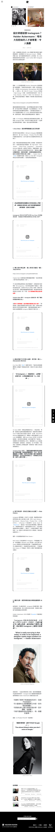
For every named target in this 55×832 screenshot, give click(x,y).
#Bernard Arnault (32, 800)
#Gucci (24, 47)
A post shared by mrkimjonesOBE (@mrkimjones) (27, 256)
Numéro (34, 614)
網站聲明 (45, 825)
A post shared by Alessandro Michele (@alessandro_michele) (29, 424)
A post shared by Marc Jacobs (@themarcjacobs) (27, 196)
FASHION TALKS (27, 30)
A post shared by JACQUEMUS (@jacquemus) (27, 347)
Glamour (16, 524)
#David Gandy (27, 794)
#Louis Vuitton (32, 806)
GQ (15, 155)
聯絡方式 (34, 825)
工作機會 (40, 825)
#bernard (26, 800)
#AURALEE (26, 806)
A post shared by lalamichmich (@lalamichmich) (27, 588)
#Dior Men (33, 794)
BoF (23, 365)
